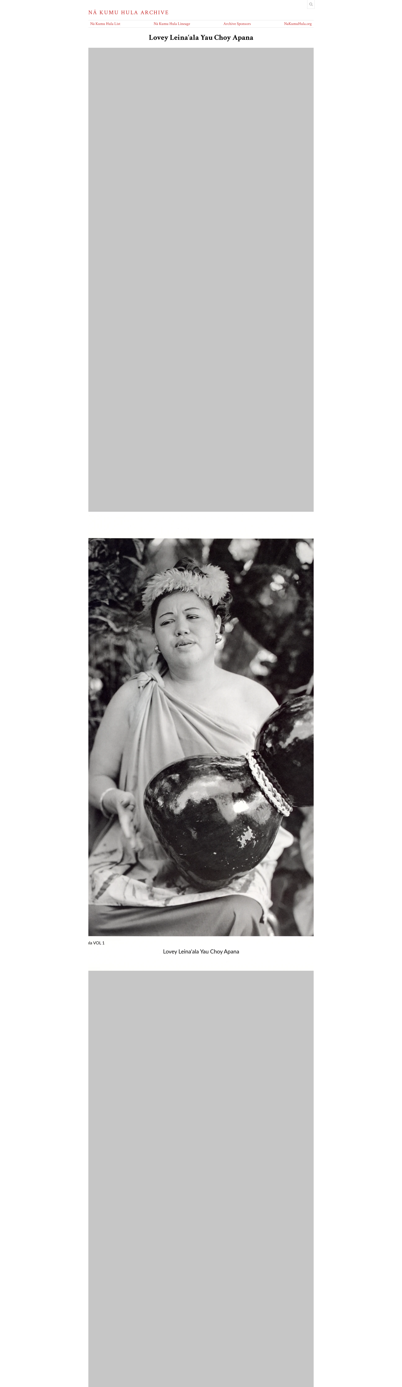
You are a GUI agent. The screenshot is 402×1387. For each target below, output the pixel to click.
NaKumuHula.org (298, 23)
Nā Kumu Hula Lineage (172, 23)
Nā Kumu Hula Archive (128, 12)
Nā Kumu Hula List (105, 23)
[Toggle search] (311, 4)
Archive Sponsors (237, 23)
